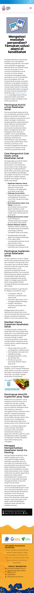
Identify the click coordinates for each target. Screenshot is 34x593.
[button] (30, 8)
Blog (26, 513)
